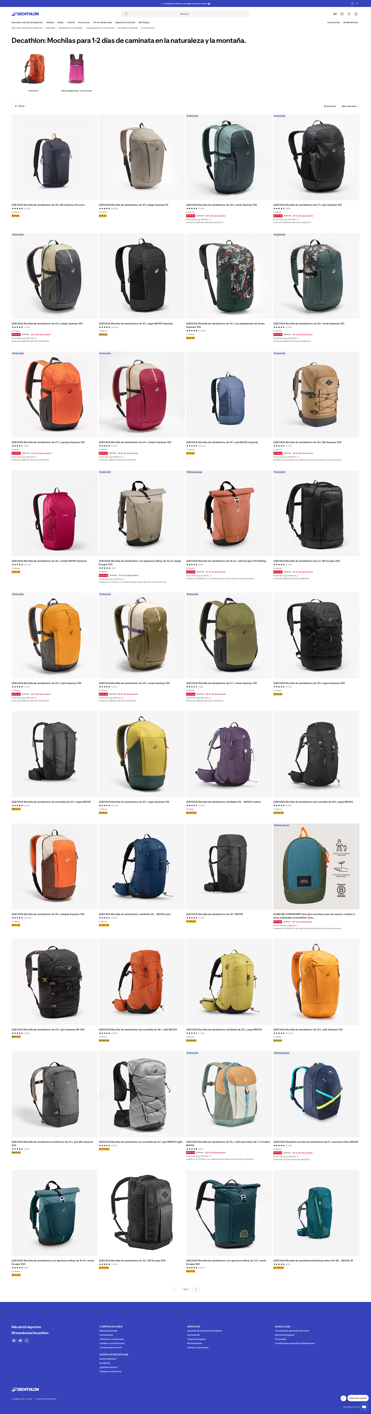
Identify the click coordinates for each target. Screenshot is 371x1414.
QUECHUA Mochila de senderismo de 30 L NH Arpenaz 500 (307, 442)
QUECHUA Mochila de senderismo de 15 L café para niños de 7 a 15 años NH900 (228, 1143)
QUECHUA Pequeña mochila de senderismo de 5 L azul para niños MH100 (315, 1141)
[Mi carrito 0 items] (355, 13)
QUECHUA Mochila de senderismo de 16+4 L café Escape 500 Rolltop (226, 560)
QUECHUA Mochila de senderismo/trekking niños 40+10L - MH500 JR (313, 1260)
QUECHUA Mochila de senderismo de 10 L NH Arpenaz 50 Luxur (48, 204)
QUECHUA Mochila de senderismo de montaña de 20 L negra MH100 (51, 801)
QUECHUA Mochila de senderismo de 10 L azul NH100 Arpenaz (222, 442)
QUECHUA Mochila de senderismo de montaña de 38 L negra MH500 (313, 801)
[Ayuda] (342, 13)
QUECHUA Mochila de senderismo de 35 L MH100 (214, 914)
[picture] (55, 157)
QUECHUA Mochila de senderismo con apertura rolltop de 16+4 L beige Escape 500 (140, 562)
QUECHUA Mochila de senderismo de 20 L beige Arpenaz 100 (47, 323)
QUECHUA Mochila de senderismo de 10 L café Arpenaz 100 (308, 1029)
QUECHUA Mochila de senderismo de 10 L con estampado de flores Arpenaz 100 (225, 325)
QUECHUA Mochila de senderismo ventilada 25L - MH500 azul (135, 914)
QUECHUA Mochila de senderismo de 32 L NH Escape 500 (132, 1260)
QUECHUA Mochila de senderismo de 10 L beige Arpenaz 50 (133, 204)
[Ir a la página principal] (25, 14)
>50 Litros (33, 90)
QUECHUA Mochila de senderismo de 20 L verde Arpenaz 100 (221, 204)
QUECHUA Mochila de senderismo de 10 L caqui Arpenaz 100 (134, 801)
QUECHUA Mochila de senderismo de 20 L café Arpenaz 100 (46, 683)
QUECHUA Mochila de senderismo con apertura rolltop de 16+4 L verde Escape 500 (53, 1262)
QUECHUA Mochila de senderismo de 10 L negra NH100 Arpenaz (136, 323)
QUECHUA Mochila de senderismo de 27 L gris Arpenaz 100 (307, 204)
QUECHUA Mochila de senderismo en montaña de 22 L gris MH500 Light (140, 1141)
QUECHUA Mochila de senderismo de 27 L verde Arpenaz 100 (221, 683)
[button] (210, 219)
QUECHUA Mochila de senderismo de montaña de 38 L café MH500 (138, 1029)
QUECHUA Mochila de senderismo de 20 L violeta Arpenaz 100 (135, 442)
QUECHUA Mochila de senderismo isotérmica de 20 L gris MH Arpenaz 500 (53, 1143)
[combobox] (350, 106)
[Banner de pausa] (352, 3)
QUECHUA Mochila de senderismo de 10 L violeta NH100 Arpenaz (49, 560)
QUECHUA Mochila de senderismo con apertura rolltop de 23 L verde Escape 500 (226, 1262)
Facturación (333, 22)
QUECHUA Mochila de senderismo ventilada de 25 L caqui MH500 (224, 1029)
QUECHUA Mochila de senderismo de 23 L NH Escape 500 (306, 560)
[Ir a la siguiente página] (195, 1289)
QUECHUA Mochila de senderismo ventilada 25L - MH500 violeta (223, 801)
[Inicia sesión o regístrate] (348, 13)
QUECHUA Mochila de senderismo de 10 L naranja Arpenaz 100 (48, 914)
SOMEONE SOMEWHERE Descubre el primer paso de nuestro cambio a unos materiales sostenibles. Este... (314, 916)
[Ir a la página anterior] (175, 1289)
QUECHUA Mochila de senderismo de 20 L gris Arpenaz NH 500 (48, 1029)
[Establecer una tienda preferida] (335, 13)
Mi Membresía (350, 22)
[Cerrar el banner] (357, 3)
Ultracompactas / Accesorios (76, 90)
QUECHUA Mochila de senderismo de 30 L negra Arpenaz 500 (309, 683)
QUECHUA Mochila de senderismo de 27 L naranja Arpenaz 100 (48, 442)
